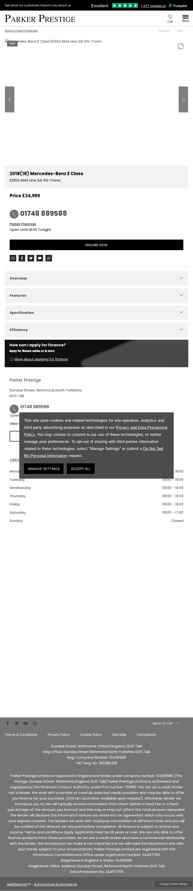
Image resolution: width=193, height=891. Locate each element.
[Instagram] (35, 723)
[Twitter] (17, 723)
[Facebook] (7, 723)
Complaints (146, 734)
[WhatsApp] (48, 258)
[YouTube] (25, 723)
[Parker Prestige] (40, 18)
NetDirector (17, 884)
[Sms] (39, 258)
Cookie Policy (91, 734)
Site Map (119, 734)
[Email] (13, 258)
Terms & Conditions (21, 734)
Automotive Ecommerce (55, 884)
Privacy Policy (59, 734)
